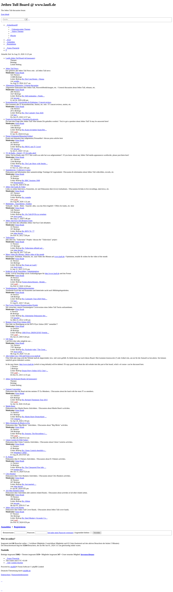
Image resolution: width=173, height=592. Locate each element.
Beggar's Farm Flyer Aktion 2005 (18, 322)
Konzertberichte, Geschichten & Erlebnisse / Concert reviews (28, 102)
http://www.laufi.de (52, 273)
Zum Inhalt (5, 14)
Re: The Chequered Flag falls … (34, 467)
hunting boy (18, 470)
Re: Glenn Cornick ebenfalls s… (34, 450)
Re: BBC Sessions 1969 (31, 180)
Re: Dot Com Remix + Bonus (33, 79)
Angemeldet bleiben (82, 533)
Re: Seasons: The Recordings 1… (34, 434)
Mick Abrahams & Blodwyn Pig (18, 423)
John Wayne (18, 233)
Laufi (16, 132)
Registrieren (20, 527)
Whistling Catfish (20, 453)
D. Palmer (9, 457)
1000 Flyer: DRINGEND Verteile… (35, 333)
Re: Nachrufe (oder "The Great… (34, 350)
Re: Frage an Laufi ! (29, 265)
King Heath (19, 73)
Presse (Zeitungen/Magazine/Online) (19, 136)
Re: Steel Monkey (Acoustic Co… (35, 518)
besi (15, 115)
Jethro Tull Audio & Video (15, 187)
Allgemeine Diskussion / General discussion (22, 85)
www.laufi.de (59, 257)
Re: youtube (26, 197)
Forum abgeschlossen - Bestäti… (34, 282)
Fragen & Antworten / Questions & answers (22, 119)
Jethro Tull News (12, 68)
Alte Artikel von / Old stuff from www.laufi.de (23, 356)
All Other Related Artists (15, 491)
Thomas (17, 166)
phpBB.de (27, 571)
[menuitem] (20, 29)
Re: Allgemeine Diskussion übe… (34, 316)
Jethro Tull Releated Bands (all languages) (21, 379)
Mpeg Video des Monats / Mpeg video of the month (25, 254)
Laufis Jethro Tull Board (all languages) (20, 58)
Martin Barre (10, 406)
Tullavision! (10, 238)
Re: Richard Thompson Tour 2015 (35, 400)
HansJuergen (18, 183)
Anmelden (6, 527)
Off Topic (9, 339)
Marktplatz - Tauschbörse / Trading (19, 204)
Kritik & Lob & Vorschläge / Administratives (22, 271)
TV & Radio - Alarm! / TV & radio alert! (21, 153)
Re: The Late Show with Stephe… (35, 164)
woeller (16, 81)
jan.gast (16, 98)
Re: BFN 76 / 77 (28, 231)
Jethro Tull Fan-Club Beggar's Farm (19, 221)
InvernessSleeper (87, 554)
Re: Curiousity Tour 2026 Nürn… (34, 299)
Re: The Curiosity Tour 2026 (32, 113)
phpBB (13, 567)
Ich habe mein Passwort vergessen (60, 533)
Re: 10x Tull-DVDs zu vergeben (34, 214)
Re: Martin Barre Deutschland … (34, 417)
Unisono (17, 419)
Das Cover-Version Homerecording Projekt (22, 305)
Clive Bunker (11, 474)
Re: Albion (26, 501)
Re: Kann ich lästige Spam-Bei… (34, 130)
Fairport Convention (13, 389)
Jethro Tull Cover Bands (15, 508)
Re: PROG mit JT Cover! (31, 147)
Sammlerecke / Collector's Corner (18, 170)
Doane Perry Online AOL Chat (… (35, 371)
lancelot (16, 318)
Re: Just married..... (29, 484)
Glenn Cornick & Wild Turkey (17, 440)
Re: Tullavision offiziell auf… (33, 248)
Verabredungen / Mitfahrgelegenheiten (20, 288)
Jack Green (18, 216)
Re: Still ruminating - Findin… (33, 96)
